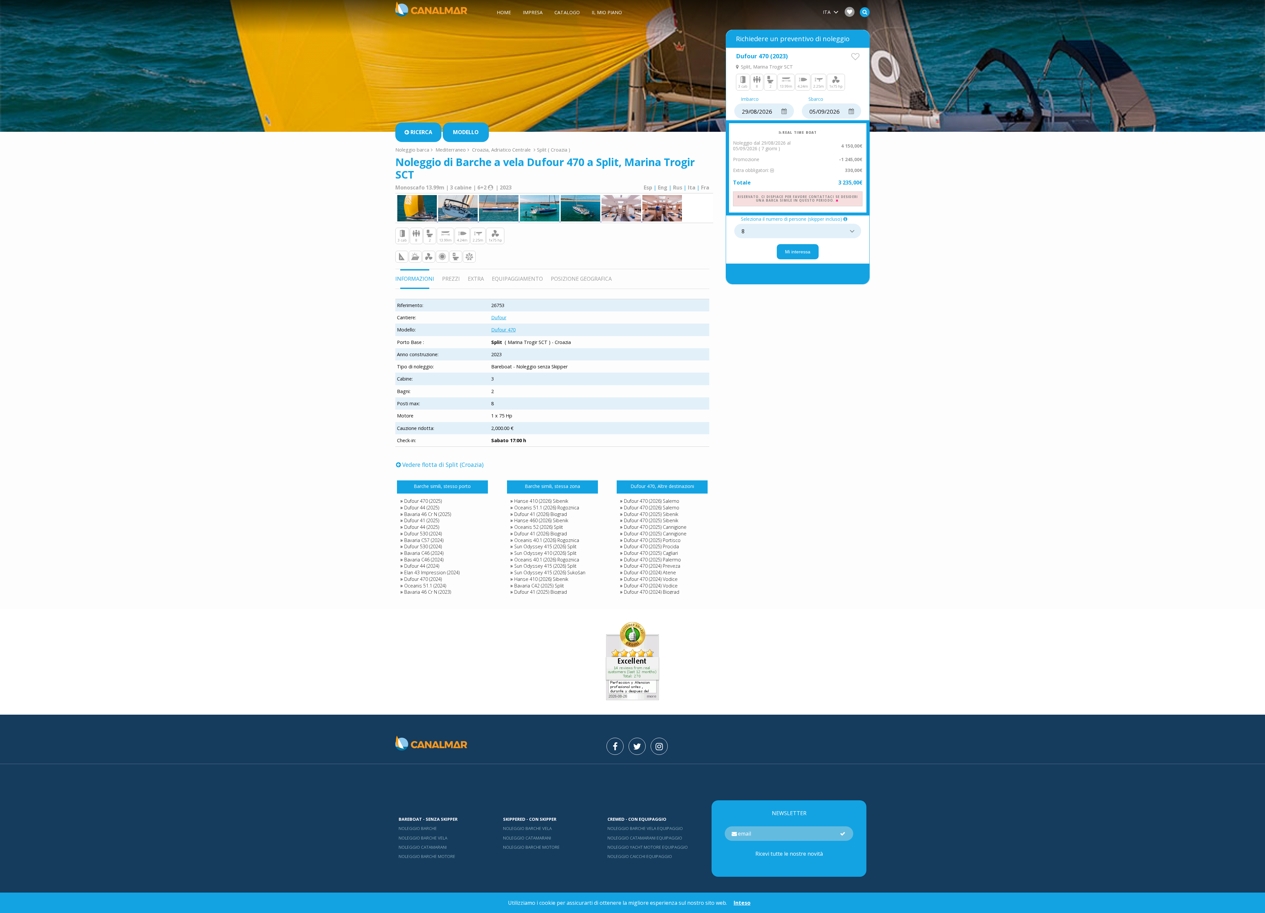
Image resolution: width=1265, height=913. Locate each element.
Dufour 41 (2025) (421, 520)
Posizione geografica (581, 278)
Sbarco (815, 99)
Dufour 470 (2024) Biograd (651, 592)
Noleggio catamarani (423, 847)
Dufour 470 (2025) (423, 501)
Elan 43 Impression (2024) (432, 572)
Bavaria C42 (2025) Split (539, 586)
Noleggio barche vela (423, 838)
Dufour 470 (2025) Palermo (652, 559)
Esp (648, 187)
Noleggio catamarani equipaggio (644, 838)
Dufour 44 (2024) (421, 566)
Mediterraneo (451, 149)
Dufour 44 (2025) (421, 507)
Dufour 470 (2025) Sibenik (651, 514)
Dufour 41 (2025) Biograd (540, 592)
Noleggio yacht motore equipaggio (647, 847)
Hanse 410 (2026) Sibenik (541, 501)
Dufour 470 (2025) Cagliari (651, 553)
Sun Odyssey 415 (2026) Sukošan (549, 572)
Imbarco (750, 99)
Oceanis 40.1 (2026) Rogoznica (546, 540)
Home (504, 12)
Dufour (498, 317)
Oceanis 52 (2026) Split (538, 527)
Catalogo (567, 12)
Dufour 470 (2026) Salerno (651, 501)
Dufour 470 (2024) (423, 579)
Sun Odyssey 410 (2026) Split (545, 553)
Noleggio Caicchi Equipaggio (639, 856)
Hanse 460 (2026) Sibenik (541, 520)
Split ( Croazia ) (553, 149)
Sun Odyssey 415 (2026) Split (545, 546)
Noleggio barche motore (427, 856)
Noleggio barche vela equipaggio (645, 828)
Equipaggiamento (517, 278)
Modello (466, 132)
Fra (705, 187)
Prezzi (451, 278)
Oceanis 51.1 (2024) (425, 586)
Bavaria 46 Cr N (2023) (427, 592)
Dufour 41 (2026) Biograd (540, 514)
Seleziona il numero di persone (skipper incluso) (791, 219)
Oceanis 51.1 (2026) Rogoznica (546, 507)
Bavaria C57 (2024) (423, 540)
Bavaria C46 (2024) (423, 553)
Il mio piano (607, 12)
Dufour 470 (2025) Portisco (652, 540)
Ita (691, 187)
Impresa (533, 12)
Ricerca (421, 132)
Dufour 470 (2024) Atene (650, 572)
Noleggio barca (412, 149)
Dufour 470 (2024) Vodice (651, 579)
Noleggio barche (418, 828)
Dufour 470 (503, 330)
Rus (677, 187)
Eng (662, 187)
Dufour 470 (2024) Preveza (652, 566)
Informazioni (414, 278)
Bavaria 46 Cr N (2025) (427, 514)
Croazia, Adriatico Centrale (501, 149)
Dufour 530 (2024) (423, 533)
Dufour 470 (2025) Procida (651, 546)
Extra (476, 278)
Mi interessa (797, 251)
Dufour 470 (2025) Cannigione (655, 527)
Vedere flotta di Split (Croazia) (443, 465)
